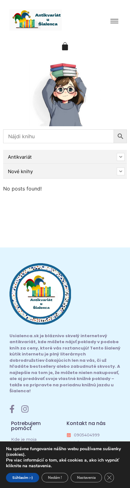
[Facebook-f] (12, 409)
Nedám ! (55, 477)
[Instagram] (25, 409)
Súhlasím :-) (22, 477)
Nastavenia (86, 477)
